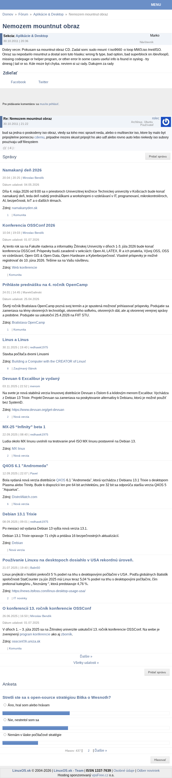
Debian (17, 543)
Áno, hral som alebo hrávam (28, 705)
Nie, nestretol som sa (23, 720)
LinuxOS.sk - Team (68, 770)
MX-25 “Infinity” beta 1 (24, 427)
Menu (156, 4)
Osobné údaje (123, 770)
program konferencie (35, 634)
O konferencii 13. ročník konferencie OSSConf (47, 608)
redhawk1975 (39, 347)
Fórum (23, 14)
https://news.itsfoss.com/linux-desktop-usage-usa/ (48, 591)
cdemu (39, 137)
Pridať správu (158, 156)
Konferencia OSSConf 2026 (29, 225)
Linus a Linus (16, 339)
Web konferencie (24, 267)
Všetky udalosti (84, 662)
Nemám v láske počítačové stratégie (34, 735)
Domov (8, 14)
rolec (155, 118)
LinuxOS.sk (17, 5)
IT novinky (20, 598)
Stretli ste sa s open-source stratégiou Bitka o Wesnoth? (57, 697)
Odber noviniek (148, 770)
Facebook (18, 82)
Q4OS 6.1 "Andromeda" (25, 466)
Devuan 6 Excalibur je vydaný (31, 378)
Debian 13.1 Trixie (20, 514)
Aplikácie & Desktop (48, 14)
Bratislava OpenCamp (28, 322)
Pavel (34, 473)
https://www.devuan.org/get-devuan (38, 409)
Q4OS (60, 480)
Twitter (43, 82)
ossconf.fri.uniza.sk (26, 641)
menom (35, 386)
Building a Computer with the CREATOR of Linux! (49, 361)
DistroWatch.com (24, 497)
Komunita (19, 215)
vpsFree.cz (100, 775)
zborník (66, 634)
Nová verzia (21, 416)
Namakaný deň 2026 (22, 170)
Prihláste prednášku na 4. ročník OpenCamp (45, 284)
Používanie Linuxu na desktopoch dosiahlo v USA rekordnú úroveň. (68, 560)
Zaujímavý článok (25, 368)
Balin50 (35, 567)
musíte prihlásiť (49, 104)
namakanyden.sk (24, 208)
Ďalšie (85, 656)
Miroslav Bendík (33, 177)
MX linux (18, 448)
